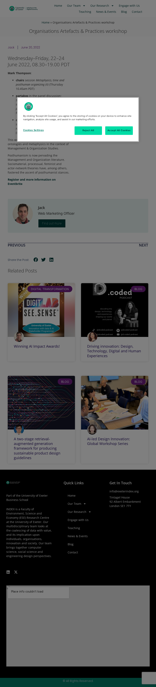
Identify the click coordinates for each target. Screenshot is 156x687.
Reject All (88, 130)
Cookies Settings (33, 130)
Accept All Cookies (119, 130)
